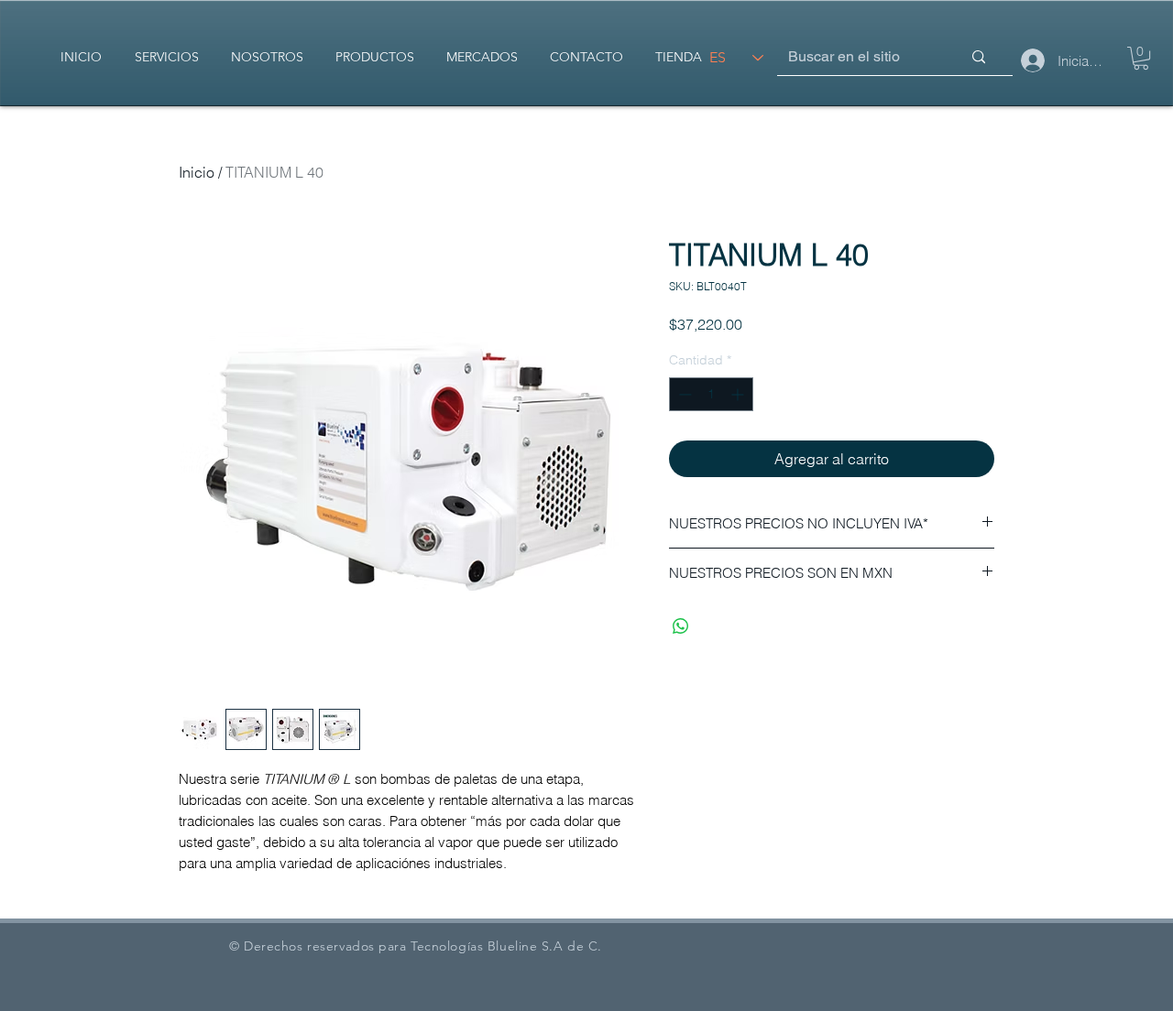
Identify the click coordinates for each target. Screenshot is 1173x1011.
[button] (1141, 58)
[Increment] (739, 394)
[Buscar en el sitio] (979, 57)
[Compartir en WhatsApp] (681, 626)
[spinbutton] (711, 394)
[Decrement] (683, 394)
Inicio (196, 172)
